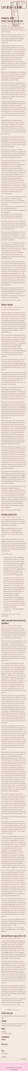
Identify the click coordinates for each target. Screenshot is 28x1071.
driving (22, 929)
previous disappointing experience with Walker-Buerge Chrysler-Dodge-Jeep (12, 28)
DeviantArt (15, 1047)
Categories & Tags (6, 1033)
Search (4, 1057)
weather (3, 931)
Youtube (6, 1047)
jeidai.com (12, 7)
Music (14, 929)
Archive (4, 1031)
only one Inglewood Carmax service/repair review (12, 1001)
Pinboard (15, 1042)
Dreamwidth (3, 1042)
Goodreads (6, 1042)
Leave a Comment (6, 300)
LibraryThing (3, 1047)
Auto (19, 300)
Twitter (12, 1047)
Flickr (9, 1047)
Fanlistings (5, 1053)
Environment (5, 616)
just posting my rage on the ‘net (13, 936)
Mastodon (12, 1042)
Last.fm (9, 1042)
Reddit (18, 1042)
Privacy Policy (14, 1069)
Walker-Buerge (7, 305)
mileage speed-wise (9, 515)
